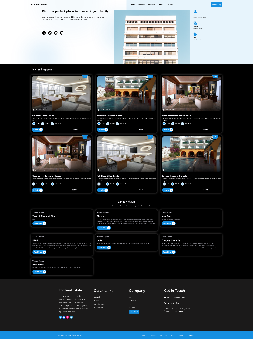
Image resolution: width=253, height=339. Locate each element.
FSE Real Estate (39, 5)
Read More (38, 223)
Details (35, 130)
